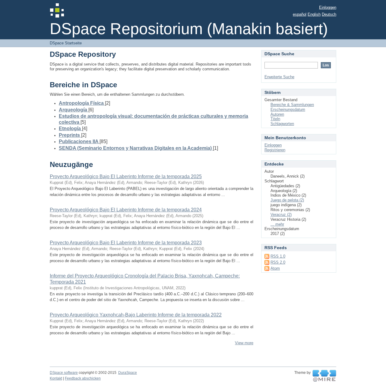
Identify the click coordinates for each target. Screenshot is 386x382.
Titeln (275, 119)
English (314, 14)
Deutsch (329, 14)
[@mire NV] (324, 376)
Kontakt (56, 378)
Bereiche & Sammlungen (292, 104)
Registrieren (274, 150)
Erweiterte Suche (279, 77)
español (299, 14)
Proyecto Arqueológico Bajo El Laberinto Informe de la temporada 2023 (126, 242)
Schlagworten (282, 123)
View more (244, 343)
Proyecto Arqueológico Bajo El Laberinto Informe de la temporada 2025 (126, 176)
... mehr (277, 224)
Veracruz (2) (281, 214)
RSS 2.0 (278, 262)
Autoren (277, 114)
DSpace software (64, 373)
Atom (275, 268)
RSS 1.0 (278, 256)
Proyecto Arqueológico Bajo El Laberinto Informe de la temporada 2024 (126, 209)
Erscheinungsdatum (288, 109)
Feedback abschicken (83, 378)
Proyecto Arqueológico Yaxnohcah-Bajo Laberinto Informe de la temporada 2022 (136, 314)
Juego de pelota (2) (287, 200)
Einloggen (327, 7)
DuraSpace (127, 373)
